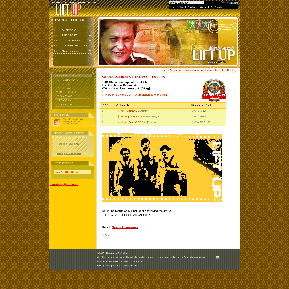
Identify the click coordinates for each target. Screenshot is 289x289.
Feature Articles (70, 45)
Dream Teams (64, 96)
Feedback (192, 7)
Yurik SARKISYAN (129, 111)
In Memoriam (63, 100)
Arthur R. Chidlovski (120, 253)
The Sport (65, 35)
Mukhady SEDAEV (130, 116)
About (182, 7)
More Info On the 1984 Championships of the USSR (137, 94)
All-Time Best (67, 40)
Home (173, 7)
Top (107, 235)
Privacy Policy (104, 265)
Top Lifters (63, 84)
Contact (204, 7)
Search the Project (67, 172)
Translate (233, 3)
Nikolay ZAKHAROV (130, 122)
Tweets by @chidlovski (64, 184)
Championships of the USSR (218, 70)
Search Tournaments (125, 227)
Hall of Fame (64, 88)
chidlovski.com (70, 123)
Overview (64, 30)
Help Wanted (64, 104)
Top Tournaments (67, 80)
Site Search (216, 7)
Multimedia (65, 50)
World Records (66, 92)
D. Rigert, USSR (69, 154)
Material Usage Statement (124, 265)
